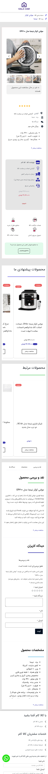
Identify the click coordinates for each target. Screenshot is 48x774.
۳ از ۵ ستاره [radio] (37, 590)
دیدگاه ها (35, 121)
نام (41, 611)
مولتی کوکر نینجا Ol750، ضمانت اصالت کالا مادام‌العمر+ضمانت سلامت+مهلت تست (29, 327)
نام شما (42, 761)
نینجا (35, 18)
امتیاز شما (38, 587)
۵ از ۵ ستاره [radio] (32, 590)
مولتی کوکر (29, 15)
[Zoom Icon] (39, 41)
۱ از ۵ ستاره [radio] (42, 590)
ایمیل (40, 621)
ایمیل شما (40, 769)
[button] (36, 148)
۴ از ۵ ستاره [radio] (35, 590)
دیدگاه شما (38, 596)
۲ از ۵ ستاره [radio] (39, 590)
